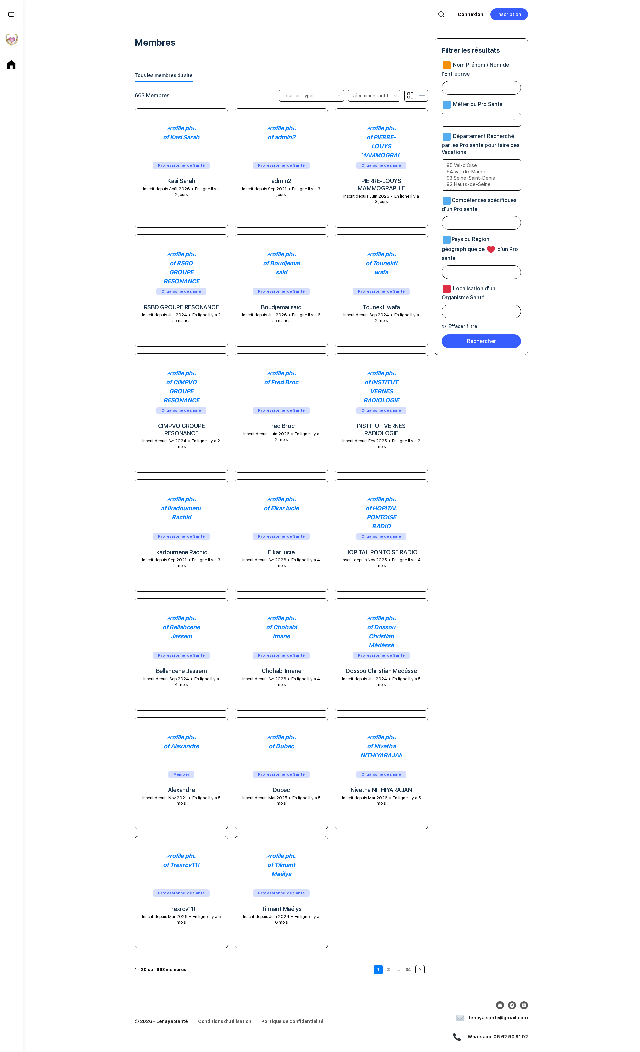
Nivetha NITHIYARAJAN (381, 789)
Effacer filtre (462, 326)
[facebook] (512, 1005)
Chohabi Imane (281, 670)
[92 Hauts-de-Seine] (481, 184)
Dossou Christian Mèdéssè (381, 670)
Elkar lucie (281, 552)
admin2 (281, 180)
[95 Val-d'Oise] (481, 165)
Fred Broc (281, 425)
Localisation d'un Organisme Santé (468, 293)
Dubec (281, 789)
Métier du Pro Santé (477, 104)
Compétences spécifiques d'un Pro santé (479, 204)
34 (408, 969)
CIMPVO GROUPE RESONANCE (181, 429)
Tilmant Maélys (281, 908)
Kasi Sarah (181, 180)
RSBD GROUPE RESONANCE (181, 307)
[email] (500, 1005)
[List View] (422, 96)
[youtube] (524, 1005)
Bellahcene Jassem (181, 670)
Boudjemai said (281, 307)
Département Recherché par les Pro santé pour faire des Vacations (480, 144)
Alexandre (181, 789)
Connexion (470, 14)
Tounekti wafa (381, 307)
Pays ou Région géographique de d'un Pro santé (480, 249)
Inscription (509, 14)
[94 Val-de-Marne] (481, 172)
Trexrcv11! (181, 908)
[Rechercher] (441, 14)
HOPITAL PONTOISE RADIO (381, 552)
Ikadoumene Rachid (181, 552)
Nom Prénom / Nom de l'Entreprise (475, 69)
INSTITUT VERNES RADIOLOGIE (381, 429)
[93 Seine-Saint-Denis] (481, 178)
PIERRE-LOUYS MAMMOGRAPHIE (381, 184)
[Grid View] (410, 96)
